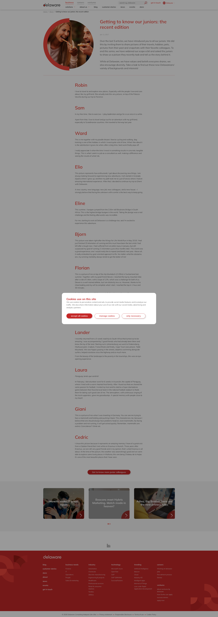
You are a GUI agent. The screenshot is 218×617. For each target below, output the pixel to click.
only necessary (133, 316)
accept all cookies (79, 316)
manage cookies (107, 316)
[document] (109, 308)
